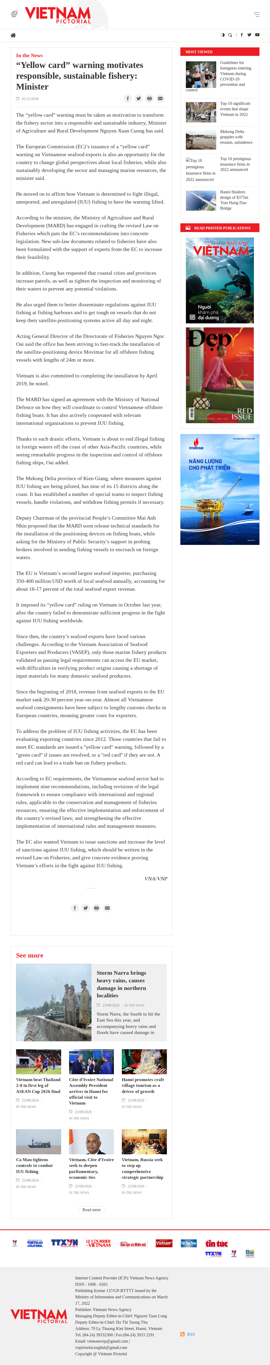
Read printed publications (222, 228)
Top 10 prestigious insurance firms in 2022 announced (235, 164)
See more (30, 955)
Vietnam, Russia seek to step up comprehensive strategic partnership (142, 1168)
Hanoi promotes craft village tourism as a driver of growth (143, 1085)
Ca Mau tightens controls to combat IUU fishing (34, 1165)
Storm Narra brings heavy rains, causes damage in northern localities (121, 984)
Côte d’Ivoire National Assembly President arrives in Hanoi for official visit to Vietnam (91, 1091)
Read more (92, 1209)
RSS (191, 1334)
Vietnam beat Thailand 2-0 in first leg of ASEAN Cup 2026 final (38, 1085)
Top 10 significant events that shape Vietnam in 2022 (235, 109)
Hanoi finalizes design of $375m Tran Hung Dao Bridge (234, 200)
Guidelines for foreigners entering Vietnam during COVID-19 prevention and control (218, 76)
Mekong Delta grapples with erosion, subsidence (236, 137)
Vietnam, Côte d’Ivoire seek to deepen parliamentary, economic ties (91, 1168)
